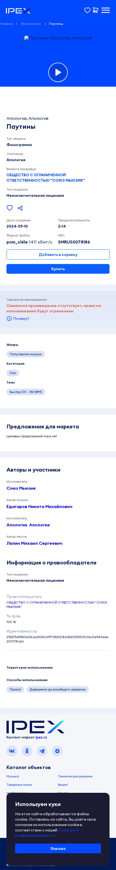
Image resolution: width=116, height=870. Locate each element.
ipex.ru (41, 737)
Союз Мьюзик (21, 488)
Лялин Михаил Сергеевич (34, 543)
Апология (16, 524)
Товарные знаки (19, 785)
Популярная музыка (26, 354)
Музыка (12, 776)
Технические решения (75, 776)
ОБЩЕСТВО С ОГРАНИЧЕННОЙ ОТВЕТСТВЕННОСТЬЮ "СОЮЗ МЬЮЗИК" (45, 177)
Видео (63, 785)
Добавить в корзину (58, 254)
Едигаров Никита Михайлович (39, 506)
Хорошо (58, 848)
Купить (58, 268)
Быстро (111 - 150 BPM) (26, 392)
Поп (13, 373)
